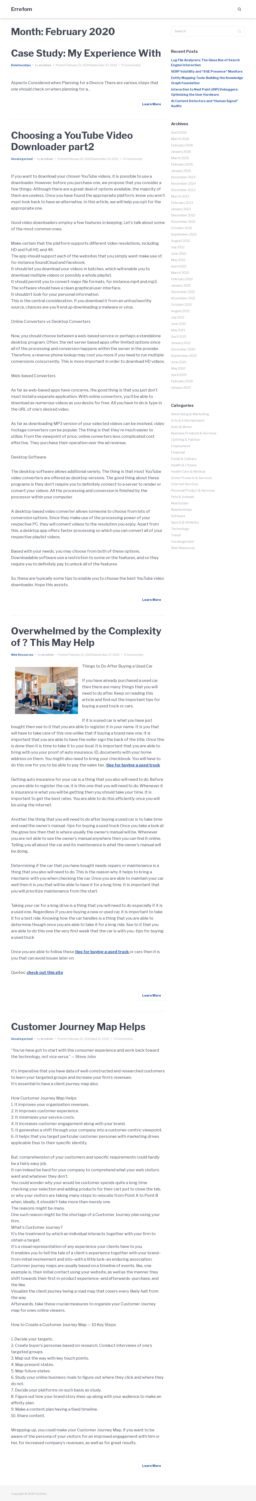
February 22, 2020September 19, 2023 (93, 159)
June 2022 (178, 253)
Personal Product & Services (193, 490)
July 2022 (178, 247)
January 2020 (181, 388)
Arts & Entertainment (188, 420)
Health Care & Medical (188, 471)
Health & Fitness (184, 465)
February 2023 (182, 203)
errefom (45, 65)
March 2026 (180, 139)
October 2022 (181, 228)
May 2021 (178, 330)
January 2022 (181, 285)
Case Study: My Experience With (86, 53)
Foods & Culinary (183, 459)
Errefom (21, 9)
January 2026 (181, 152)
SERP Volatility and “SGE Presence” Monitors (207, 71)
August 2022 (180, 241)
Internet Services (184, 484)
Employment (180, 446)
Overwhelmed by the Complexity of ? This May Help (86, 636)
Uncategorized (22, 159)
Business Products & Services (193, 433)
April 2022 (178, 266)
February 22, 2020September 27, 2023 (91, 65)
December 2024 (183, 177)
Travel (176, 535)
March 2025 (180, 158)
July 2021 (177, 317)
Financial (178, 452)
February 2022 (182, 279)
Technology (180, 529)
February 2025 (182, 164)
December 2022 (183, 215)
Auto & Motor (181, 427)
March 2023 (180, 196)
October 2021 (181, 305)
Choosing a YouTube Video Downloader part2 (72, 141)
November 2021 (183, 298)
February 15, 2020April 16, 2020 (88, 1038)
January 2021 (181, 343)
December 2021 (183, 292)
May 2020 (178, 368)
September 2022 (184, 234)
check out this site (45, 972)
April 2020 (179, 375)
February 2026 (182, 145)
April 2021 (178, 336)
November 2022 (183, 222)
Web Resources (22, 654)
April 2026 (179, 132)
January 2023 (181, 209)
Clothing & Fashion (185, 440)
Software (178, 516)
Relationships (21, 65)
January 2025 (181, 171)
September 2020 (184, 356)
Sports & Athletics (185, 522)
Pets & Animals (182, 497)
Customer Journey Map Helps (78, 1027)
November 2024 (183, 183)
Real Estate (179, 503)
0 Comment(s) (131, 65)
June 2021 (178, 324)
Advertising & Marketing (190, 414)
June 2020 (178, 362)
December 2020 (183, 349)
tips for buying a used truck (133, 765)
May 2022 (178, 260)
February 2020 (182, 381)
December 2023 (183, 190)
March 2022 (180, 273)
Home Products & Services (191, 478)
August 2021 (180, 311)
